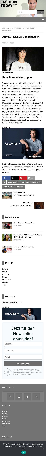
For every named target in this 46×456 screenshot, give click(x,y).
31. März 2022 (9, 43)
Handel (4, 277)
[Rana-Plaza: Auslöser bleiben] (7, 227)
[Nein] (43, 448)
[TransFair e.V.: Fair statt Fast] (7, 251)
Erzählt (4, 271)
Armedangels (13, 182)
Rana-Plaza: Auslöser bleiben (24, 223)
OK (24, 452)
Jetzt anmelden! (23, 364)
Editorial (5, 269)
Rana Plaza (8, 187)
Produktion (6, 282)
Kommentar (6, 279)
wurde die (19, 187)
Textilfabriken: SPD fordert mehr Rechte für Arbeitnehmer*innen (28, 236)
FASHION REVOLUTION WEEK (31, 182)
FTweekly (5, 274)
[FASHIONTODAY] (23, 15)
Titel (3, 285)
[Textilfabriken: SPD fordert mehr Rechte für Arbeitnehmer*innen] (7, 239)
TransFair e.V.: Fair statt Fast (24, 247)
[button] (6, 178)
